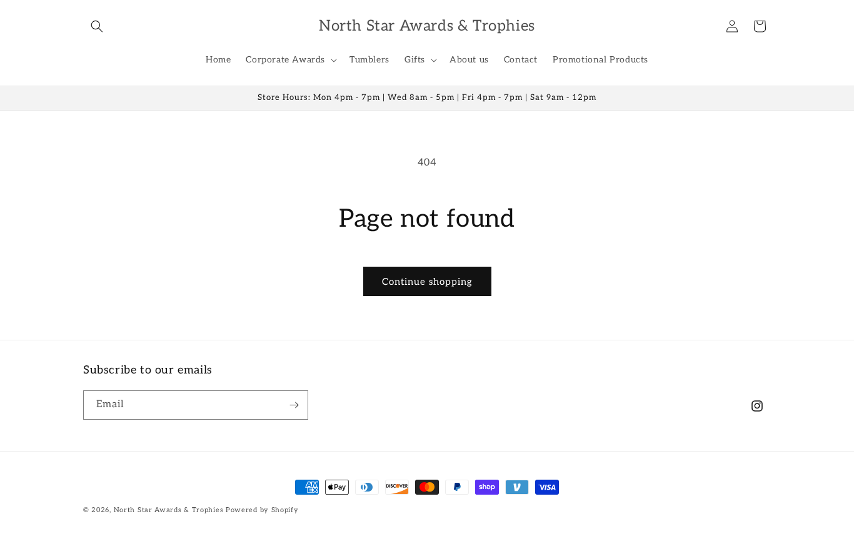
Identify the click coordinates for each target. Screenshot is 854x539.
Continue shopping (427, 281)
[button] (97, 26)
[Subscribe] (294, 405)
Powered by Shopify (262, 510)
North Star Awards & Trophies (169, 510)
